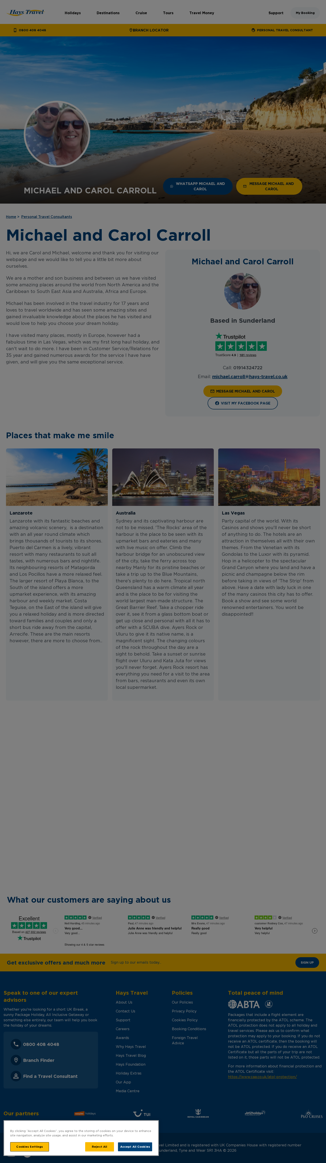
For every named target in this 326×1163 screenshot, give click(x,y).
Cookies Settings (29, 1146)
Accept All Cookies (135, 1146)
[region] (81, 1138)
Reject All (99, 1146)
